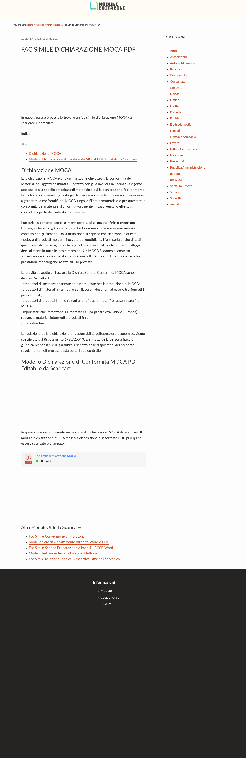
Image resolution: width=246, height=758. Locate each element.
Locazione (176, 155)
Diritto (174, 106)
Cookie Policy (110, 597)
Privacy (106, 603)
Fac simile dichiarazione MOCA (56, 456)
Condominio (178, 75)
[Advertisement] (83, 86)
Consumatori (179, 81)
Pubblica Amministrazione (187, 167)
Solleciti (175, 198)
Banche (175, 69)
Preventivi (177, 161)
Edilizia (175, 118)
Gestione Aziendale (183, 136)
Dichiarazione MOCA (45, 154)
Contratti (176, 87)
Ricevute (176, 179)
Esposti (175, 130)
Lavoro (174, 143)
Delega (174, 93)
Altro (173, 50)
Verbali (175, 204)
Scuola (174, 192)
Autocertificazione (182, 63)
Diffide (174, 100)
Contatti (106, 591)
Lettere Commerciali (183, 149)
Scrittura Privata (181, 186)
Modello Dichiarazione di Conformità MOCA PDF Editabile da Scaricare (83, 159)
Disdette (175, 112)
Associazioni (178, 57)
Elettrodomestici (181, 124)
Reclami (175, 173)
